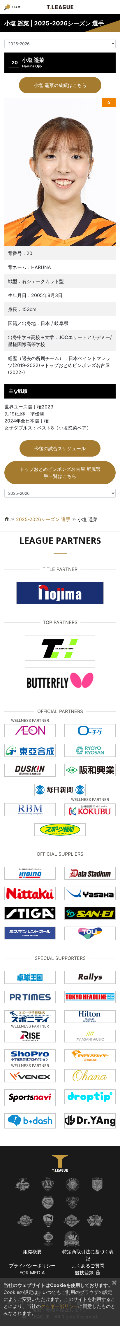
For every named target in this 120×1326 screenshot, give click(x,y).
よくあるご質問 (88, 1266)
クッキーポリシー (59, 1306)
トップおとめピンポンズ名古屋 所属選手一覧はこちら (60, 472)
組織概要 (32, 1252)
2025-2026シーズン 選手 (43, 519)
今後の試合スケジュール (60, 448)
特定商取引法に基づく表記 (88, 1255)
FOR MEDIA (32, 1273)
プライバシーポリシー (32, 1266)
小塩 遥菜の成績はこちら (60, 85)
